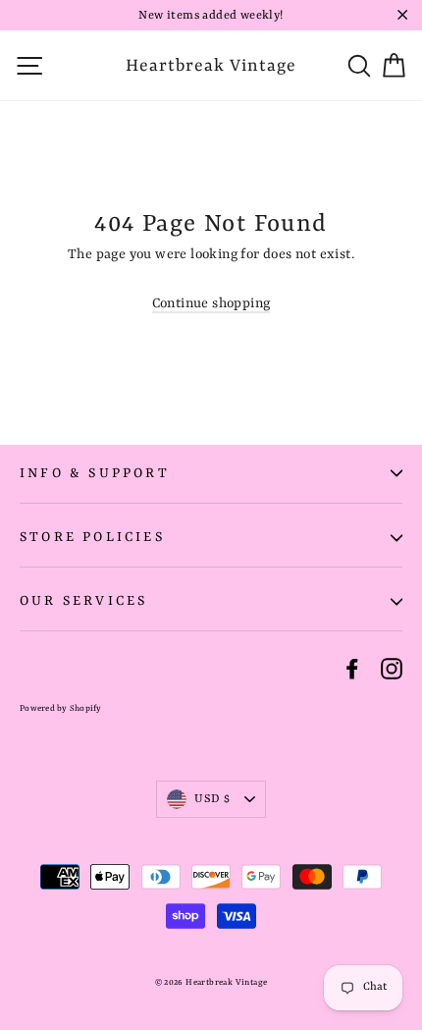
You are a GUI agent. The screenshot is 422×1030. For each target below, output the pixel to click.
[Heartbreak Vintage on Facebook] (352, 668)
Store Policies (92, 537)
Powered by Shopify (61, 709)
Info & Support (95, 473)
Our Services (83, 601)
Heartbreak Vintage (211, 66)
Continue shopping (211, 303)
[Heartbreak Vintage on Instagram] (391, 668)
